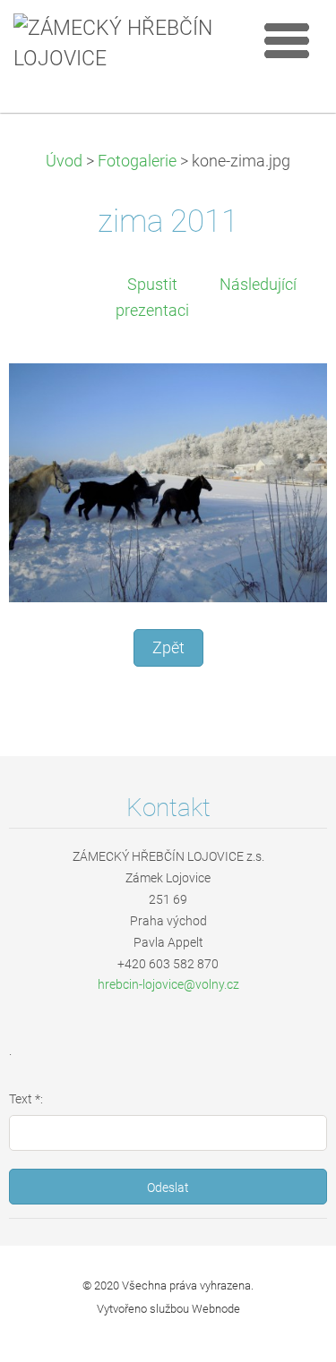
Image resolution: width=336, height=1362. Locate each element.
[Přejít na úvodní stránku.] (120, 44)
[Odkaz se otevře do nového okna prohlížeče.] (168, 481)
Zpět (168, 648)
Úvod (64, 161)
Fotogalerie (137, 161)
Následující (258, 285)
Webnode (216, 1308)
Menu (287, 40)
